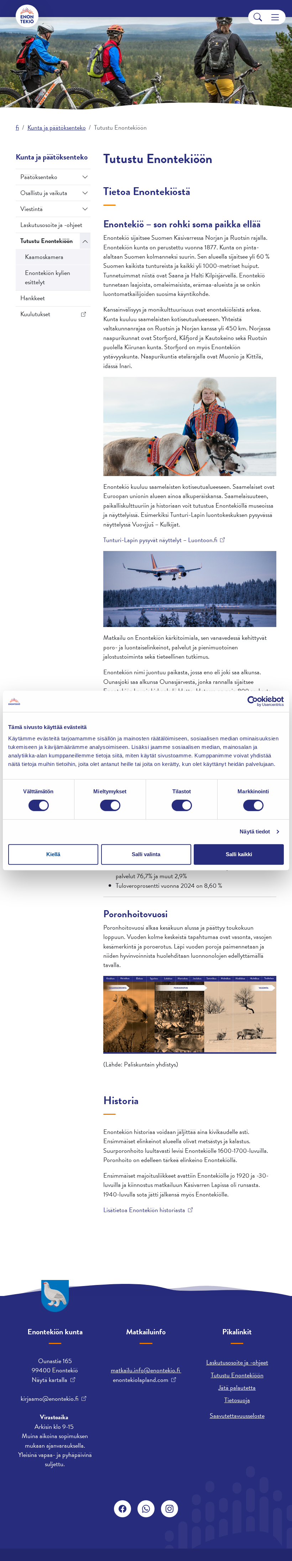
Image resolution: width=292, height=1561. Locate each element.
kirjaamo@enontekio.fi (49, 1398)
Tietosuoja (237, 1400)
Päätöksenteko (38, 177)
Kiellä (53, 854)
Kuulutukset (35, 314)
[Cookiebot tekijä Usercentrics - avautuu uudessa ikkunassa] (252, 701)
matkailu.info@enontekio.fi (146, 1370)
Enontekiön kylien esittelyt (47, 277)
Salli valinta (146, 854)
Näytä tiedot (255, 831)
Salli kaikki (239, 854)
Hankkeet (32, 298)
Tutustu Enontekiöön (46, 240)
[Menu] (275, 17)
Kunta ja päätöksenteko (56, 127)
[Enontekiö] (27, 16)
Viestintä (31, 209)
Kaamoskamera (44, 256)
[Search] (257, 17)
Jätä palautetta (237, 1387)
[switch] (110, 805)
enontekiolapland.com (140, 1379)
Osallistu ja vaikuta (43, 193)
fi (17, 127)
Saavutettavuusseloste (237, 1415)
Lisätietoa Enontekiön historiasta (144, 1210)
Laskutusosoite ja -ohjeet (51, 224)
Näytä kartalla (49, 1379)
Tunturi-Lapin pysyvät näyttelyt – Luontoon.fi (160, 540)
